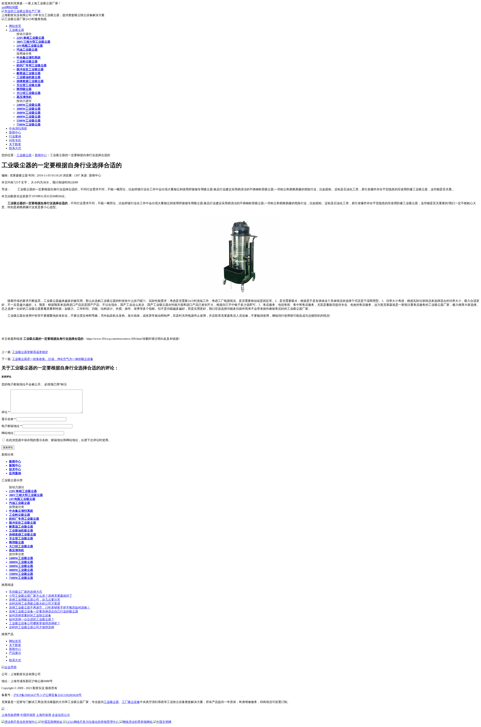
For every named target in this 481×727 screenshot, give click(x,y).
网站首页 (15, 26)
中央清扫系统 (18, 128)
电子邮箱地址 (12, 426)
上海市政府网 (11, 714)
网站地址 (8, 433)
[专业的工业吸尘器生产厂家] (21, 11)
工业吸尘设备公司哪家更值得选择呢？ (34, 623)
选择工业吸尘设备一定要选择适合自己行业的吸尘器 (43, 611)
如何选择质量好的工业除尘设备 (30, 615)
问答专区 (15, 140)
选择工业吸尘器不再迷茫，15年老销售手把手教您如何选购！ (49, 607)
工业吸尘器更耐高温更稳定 (30, 352)
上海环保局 (43, 714)
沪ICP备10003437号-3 (28, 695)
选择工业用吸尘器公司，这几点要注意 (34, 599)
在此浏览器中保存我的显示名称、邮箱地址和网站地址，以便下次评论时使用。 (58, 440)
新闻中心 (15, 132)
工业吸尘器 (16, 30)
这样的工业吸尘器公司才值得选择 (31, 627)
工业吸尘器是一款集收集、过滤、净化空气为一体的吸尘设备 (52, 359)
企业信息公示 (61, 714)
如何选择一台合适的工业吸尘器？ (31, 619)
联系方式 (15, 148)
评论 (6, 412)
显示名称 (9, 419)
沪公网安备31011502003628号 (62, 695)
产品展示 (15, 653)
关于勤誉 (15, 144)
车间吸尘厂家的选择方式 (25, 591)
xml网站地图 (10, 7)
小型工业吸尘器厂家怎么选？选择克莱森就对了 (40, 595)
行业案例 (15, 136)
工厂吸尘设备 (131, 702)
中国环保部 (27, 714)
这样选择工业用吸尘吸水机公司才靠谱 (34, 603)
